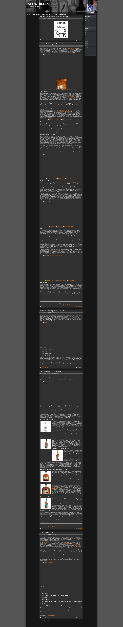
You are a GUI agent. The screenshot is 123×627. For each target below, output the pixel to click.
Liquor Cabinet (62, 14)
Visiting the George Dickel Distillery (52, 44)
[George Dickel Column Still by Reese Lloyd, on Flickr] (61, 165)
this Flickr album (58, 298)
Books (86, 30)
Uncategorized (88, 52)
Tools (86, 49)
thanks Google (70, 96)
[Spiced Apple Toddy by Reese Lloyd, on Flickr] (61, 573)
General (86, 34)
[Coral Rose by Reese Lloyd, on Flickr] (61, 334)
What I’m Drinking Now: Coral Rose (52, 310)
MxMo (86, 41)
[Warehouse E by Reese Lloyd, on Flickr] (61, 213)
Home (28, 14)
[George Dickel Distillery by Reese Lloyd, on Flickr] (50, 89)
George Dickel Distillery (71, 48)
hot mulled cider (66, 543)
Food (86, 32)
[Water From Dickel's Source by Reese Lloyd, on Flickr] (54, 119)
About (33, 14)
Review (86, 45)
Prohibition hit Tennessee (64, 111)
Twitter (86, 23)
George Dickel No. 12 (57, 556)
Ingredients (87, 39)
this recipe (48, 363)
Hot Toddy (47, 542)
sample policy (67, 304)
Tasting (86, 47)
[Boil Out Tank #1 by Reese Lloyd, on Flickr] (61, 178)
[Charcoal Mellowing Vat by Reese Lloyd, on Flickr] (70, 178)
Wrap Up (87, 54)
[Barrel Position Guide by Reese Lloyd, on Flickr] (68, 226)
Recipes (51, 14)
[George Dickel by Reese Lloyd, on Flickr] (61, 66)
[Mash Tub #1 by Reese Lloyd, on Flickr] (59, 132)
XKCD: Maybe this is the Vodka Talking (54, 16)
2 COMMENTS (79, 306)
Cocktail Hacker (38, 3)
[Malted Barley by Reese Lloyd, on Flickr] (52, 132)
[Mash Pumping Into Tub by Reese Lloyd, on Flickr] (68, 132)
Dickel (74, 357)
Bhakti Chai (77, 545)
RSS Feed (87, 18)
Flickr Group (88, 20)
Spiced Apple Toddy (47, 532)
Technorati (87, 25)
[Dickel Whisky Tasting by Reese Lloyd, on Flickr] (50, 280)
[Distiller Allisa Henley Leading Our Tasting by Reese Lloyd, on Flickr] (61, 267)
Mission (38, 14)
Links (55, 14)
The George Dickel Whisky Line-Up (52, 371)
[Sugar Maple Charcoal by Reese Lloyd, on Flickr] (51, 178)
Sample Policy (44, 14)
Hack (86, 37)
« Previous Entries (44, 620)
